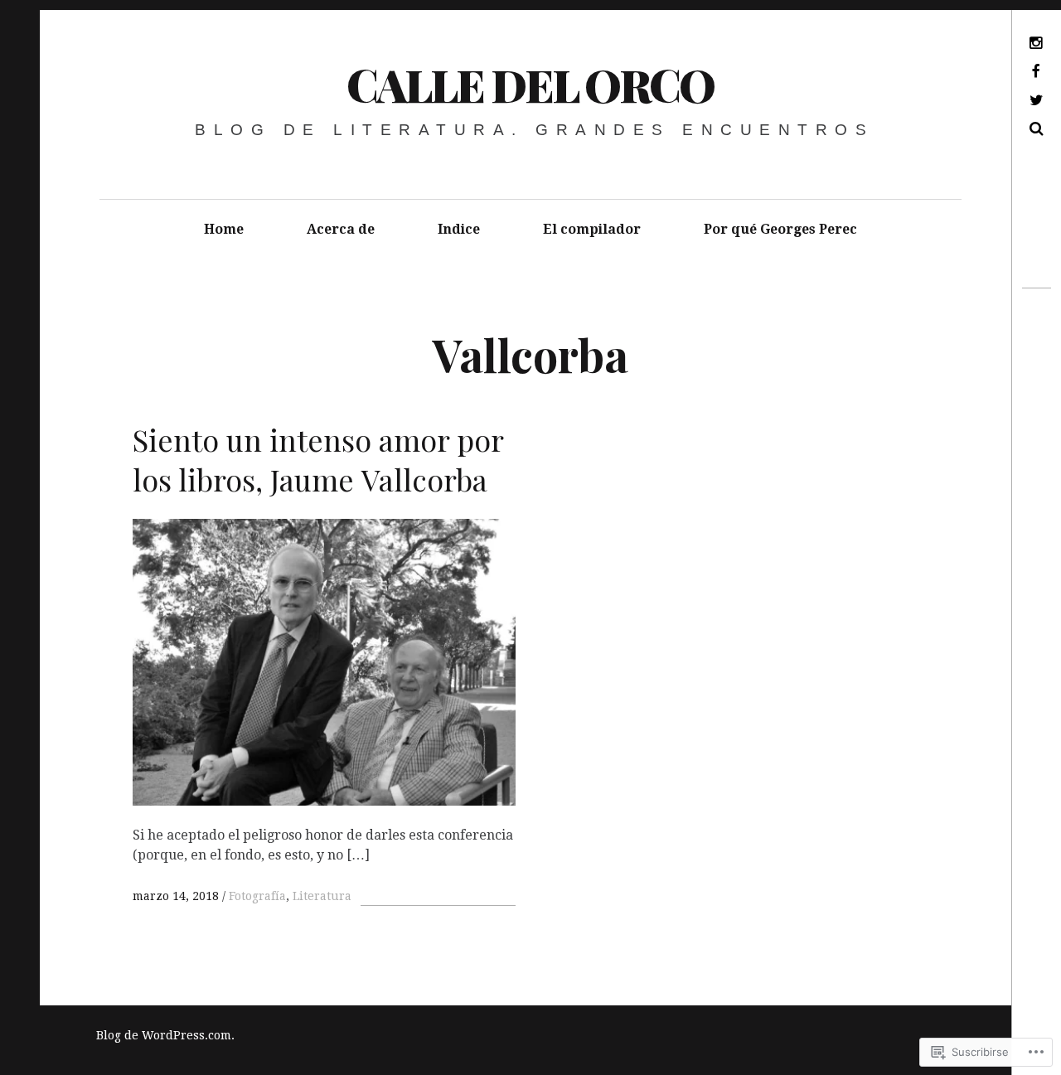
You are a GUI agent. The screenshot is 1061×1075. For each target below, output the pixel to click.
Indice (459, 229)
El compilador (592, 229)
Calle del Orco (530, 84)
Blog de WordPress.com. (165, 1035)
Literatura (322, 896)
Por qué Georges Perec (780, 229)
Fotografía (257, 896)
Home (224, 229)
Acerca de (341, 229)
